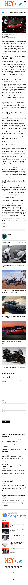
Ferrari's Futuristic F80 (13, 229)
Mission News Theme (10, 583)
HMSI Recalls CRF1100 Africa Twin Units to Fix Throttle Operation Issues (14, 291)
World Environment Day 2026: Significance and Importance (13, 496)
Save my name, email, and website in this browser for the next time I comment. (13, 417)
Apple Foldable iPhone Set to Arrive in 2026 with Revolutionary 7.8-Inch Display (18, 524)
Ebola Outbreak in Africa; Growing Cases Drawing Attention (13, 465)
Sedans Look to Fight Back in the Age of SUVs (12, 342)
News (14, 577)
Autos (8, 227)
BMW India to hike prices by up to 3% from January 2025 (13, 317)
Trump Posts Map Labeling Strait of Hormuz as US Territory (14, 435)
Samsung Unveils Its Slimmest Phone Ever (18, 536)
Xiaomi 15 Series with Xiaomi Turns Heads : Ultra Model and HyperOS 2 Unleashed (17, 550)
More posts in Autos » (22, 242)
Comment (3, 384)
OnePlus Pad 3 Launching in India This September (18, 530)
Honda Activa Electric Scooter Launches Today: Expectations (13, 266)
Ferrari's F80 (4, 229)
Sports (14, 572)
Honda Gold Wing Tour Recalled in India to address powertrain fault (13, 368)
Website (3, 409)
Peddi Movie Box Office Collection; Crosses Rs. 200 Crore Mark (13, 480)
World (14, 579)
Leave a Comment (6, 446)
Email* (3, 404)
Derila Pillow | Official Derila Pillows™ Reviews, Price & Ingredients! (18, 543)
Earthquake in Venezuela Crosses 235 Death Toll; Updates (14, 450)
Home (1, 12)
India (14, 574)
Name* (3, 400)
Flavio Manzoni (21, 229)
